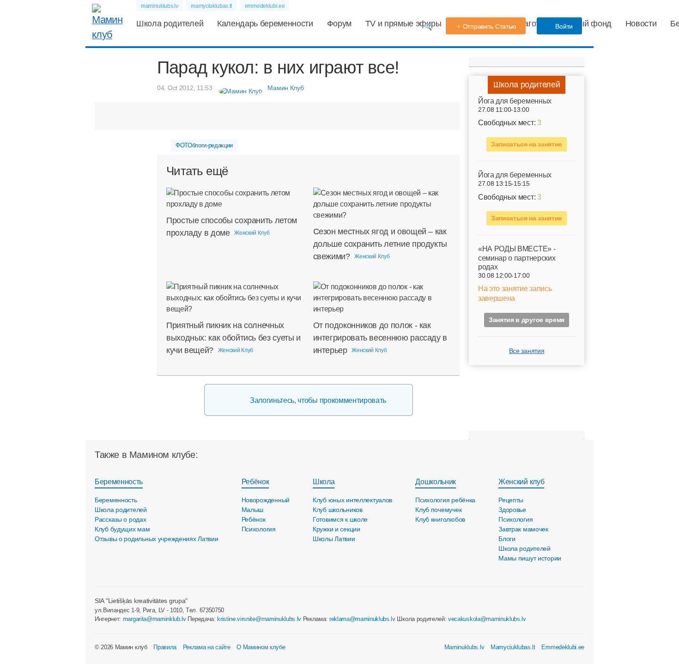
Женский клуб (521, 482)
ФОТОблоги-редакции (204, 145)
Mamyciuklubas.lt (513, 647)
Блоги (506, 538)
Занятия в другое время (526, 319)
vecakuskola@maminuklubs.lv (487, 618)
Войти (563, 26)
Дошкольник (435, 482)
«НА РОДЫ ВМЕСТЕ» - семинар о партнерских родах (516, 257)
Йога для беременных (515, 101)
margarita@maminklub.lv (154, 618)
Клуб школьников (338, 509)
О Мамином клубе (260, 647)
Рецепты (510, 500)
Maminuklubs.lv (464, 647)
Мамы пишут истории (529, 558)
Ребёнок (255, 482)
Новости (641, 23)
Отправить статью (490, 26)
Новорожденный (266, 500)
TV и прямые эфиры (403, 23)
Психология (259, 529)
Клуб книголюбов (440, 519)
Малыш (253, 509)
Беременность (119, 482)
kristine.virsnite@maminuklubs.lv (259, 618)
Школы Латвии (334, 538)
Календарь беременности (265, 23)
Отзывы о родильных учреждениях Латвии (156, 538)
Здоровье (512, 509)
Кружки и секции (336, 529)
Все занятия (526, 350)
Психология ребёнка (445, 500)
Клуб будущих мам (122, 529)
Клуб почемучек (438, 509)
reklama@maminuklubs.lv (362, 618)
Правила (164, 647)
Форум (339, 23)
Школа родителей (169, 23)
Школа (323, 482)
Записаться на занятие (526, 144)
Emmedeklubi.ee (562, 647)
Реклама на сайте (206, 647)
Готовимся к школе (340, 519)
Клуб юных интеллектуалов (352, 500)
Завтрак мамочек (523, 529)
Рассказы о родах (120, 519)
